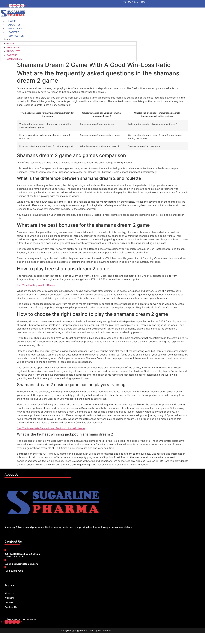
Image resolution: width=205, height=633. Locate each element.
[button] (68, 39)
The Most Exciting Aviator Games (36, 285)
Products (13, 51)
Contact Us (16, 35)
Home (10, 43)
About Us (12, 47)
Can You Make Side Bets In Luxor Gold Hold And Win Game (51, 428)
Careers (11, 55)
